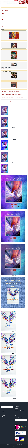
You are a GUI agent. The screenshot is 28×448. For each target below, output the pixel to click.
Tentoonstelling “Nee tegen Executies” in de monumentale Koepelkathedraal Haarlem (20, 417)
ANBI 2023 (14, 139)
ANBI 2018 (14, 242)
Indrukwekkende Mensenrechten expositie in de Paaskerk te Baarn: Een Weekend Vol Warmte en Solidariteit (12, 97)
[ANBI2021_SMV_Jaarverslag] (4, 152)
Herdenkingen (3, 22)
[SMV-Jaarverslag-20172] (13, 244)
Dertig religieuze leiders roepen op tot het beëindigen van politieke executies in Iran (10, 101)
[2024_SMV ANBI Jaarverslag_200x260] (4, 117)
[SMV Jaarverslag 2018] (13, 211)
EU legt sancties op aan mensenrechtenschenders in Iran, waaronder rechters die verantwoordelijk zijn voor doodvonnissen (20, 407)
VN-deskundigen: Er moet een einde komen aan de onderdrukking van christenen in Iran (10, 91)
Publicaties (3, 26)
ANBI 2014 (14, 353)
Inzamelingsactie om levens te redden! (6, 71)
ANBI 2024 (14, 127)
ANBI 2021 (14, 162)
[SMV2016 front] (13, 277)
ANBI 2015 (14, 331)
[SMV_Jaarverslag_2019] (14, 175)
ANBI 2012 (14, 398)
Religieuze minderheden (5, 10)
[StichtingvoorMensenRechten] (8, 311)
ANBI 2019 (14, 209)
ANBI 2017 (14, 275)
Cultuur (2, 19)
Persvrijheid (3, 13)
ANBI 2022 (14, 150)
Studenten (3, 16)
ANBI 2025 (14, 116)
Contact (22, 444)
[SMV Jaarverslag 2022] (4, 140)
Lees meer (2, 68)
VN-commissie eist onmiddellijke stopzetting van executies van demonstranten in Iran (20, 412)
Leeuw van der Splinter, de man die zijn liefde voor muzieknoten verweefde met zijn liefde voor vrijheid (12, 94)
